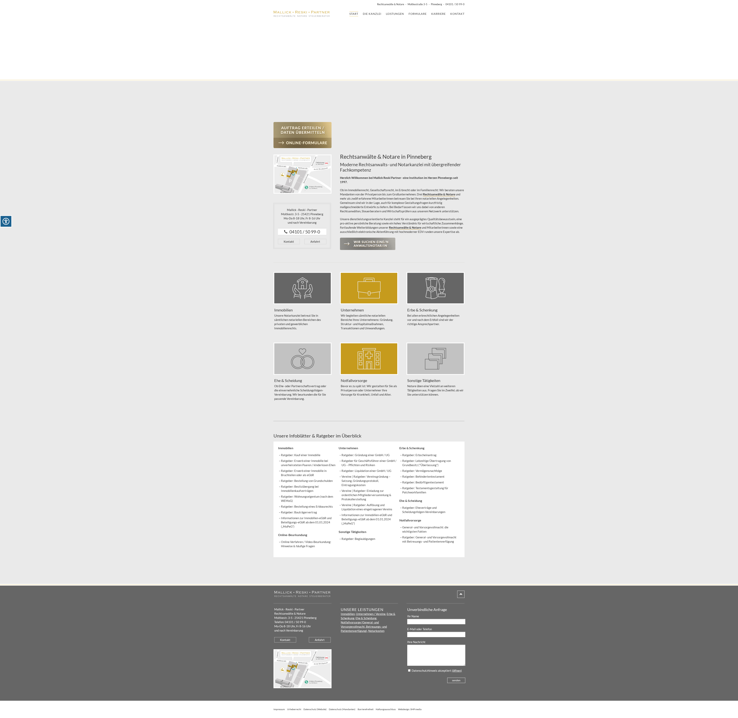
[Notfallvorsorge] (369, 359)
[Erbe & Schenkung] (435, 288)
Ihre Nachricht (416, 642)
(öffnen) (457, 670)
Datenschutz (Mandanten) (342, 709)
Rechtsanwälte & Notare (439, 194)
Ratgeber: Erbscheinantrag (419, 455)
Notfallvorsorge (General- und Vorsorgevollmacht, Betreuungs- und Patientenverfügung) (364, 627)
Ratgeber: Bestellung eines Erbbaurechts (307, 506)
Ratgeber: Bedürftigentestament (423, 482)
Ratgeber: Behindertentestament (423, 476)
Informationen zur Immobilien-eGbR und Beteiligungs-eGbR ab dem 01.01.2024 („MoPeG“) (306, 522)
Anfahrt (315, 241)
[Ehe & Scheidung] (302, 359)
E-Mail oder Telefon (419, 629)
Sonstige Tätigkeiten (352, 532)
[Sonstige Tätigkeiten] (435, 359)
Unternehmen (348, 448)
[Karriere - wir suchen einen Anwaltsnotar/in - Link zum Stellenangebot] (367, 248)
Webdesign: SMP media (409, 709)
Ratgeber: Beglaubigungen (358, 538)
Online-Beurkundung (292, 535)
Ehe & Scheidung (410, 500)
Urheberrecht (294, 709)
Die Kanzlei (372, 13)
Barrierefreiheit (365, 709)
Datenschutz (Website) (315, 709)
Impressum (279, 709)
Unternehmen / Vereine (371, 614)
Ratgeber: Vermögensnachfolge (422, 470)
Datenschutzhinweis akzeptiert (431, 670)
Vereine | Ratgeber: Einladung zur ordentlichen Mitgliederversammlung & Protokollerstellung (366, 495)
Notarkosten (376, 631)
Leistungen (395, 13)
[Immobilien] (302, 288)
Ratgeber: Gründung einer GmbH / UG (366, 455)
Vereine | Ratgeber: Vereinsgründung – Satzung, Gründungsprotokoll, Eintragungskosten (366, 481)
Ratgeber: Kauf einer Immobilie (300, 455)
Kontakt (457, 13)
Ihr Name (413, 616)
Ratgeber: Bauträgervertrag (299, 512)
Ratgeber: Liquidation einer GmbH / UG (366, 470)
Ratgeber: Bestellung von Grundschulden (307, 480)
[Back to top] (461, 596)
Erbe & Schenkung (411, 448)
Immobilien (285, 448)
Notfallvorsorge (410, 520)
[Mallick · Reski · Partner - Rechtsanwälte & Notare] (301, 15)
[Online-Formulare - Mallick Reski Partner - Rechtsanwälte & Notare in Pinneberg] (302, 135)
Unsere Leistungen (362, 609)
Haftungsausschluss (386, 709)
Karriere (438, 13)
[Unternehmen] (369, 288)
